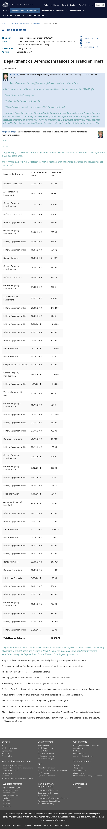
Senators (5, 753)
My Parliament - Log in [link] (11, 787)
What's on (77, 765)
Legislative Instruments (47, 776)
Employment (8, 798)
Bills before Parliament (46, 768)
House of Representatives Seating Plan (17, 778)
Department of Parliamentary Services (53, 798)
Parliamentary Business (24, 10)
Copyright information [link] (32, 825)
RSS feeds (7, 806)
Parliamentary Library (46, 756)
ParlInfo (73, 5)
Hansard (36, 24)
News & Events (77, 10)
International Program (46, 759)
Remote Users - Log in (11, 790)
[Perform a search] (103, 5)
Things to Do (78, 768)
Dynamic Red (7, 751)
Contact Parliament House (83, 756)
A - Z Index (7, 801)
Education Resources (46, 753)
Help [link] (67, 825)
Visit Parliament (35, 15)
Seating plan (7, 756)
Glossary (6, 803)
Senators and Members (52, 10)
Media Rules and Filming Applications (87, 776)
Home (6, 10)
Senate (5, 745)
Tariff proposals (44, 773)
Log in (91, 5)
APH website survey (10, 795)
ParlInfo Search (9, 793)
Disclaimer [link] (48, 825)
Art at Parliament (79, 770)
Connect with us (79, 753)
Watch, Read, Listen (45, 748)
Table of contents (15, 29)
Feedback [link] (58, 825)
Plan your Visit (78, 773)
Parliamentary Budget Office (49, 801)
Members (6, 776)
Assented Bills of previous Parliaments (53, 770)
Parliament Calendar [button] (52, 5)
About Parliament (12, 15)
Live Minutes (7, 773)
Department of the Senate (48, 790)
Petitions (76, 751)
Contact (65, 5)
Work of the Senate (9, 748)
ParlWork (82, 5)
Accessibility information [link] (11, 825)
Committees (77, 787)
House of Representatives (12, 765)
